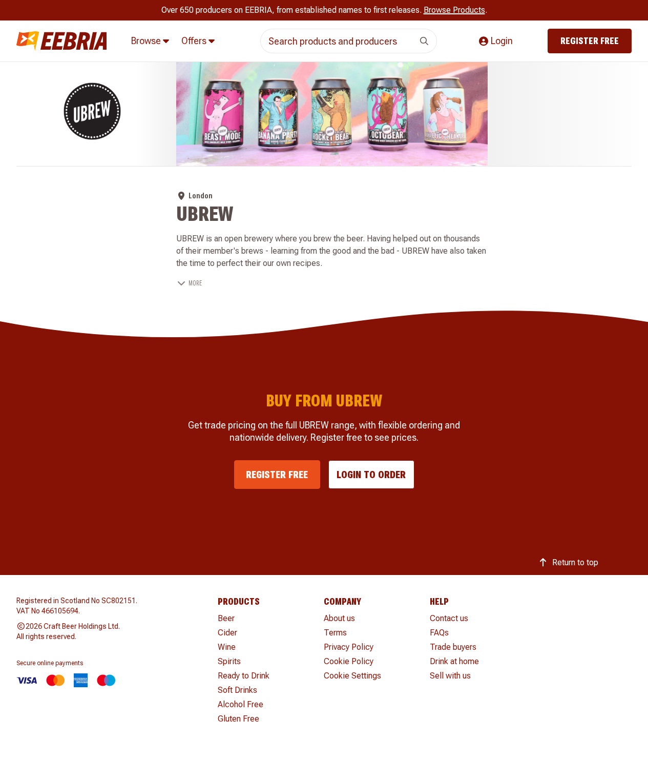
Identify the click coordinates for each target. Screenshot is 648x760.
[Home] (61, 41)
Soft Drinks (237, 690)
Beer (226, 618)
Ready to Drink (243, 676)
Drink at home (454, 661)
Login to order (371, 474)
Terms (335, 633)
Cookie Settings (352, 676)
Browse (147, 40)
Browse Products (454, 10)
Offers (194, 40)
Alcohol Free (240, 704)
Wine (227, 647)
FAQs (439, 633)
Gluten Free (238, 719)
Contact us (449, 618)
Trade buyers (453, 647)
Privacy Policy (348, 647)
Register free (589, 40)
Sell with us (450, 676)
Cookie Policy (348, 661)
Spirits (229, 661)
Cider (227, 633)
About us (339, 618)
